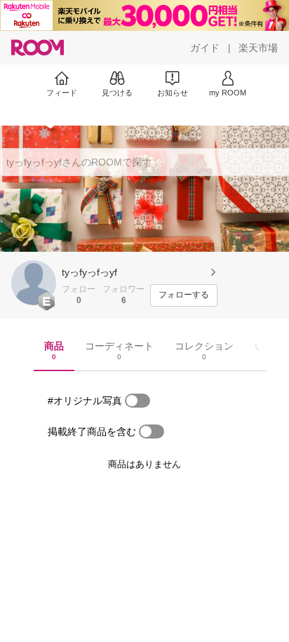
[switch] (137, 401)
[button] (33, 282)
